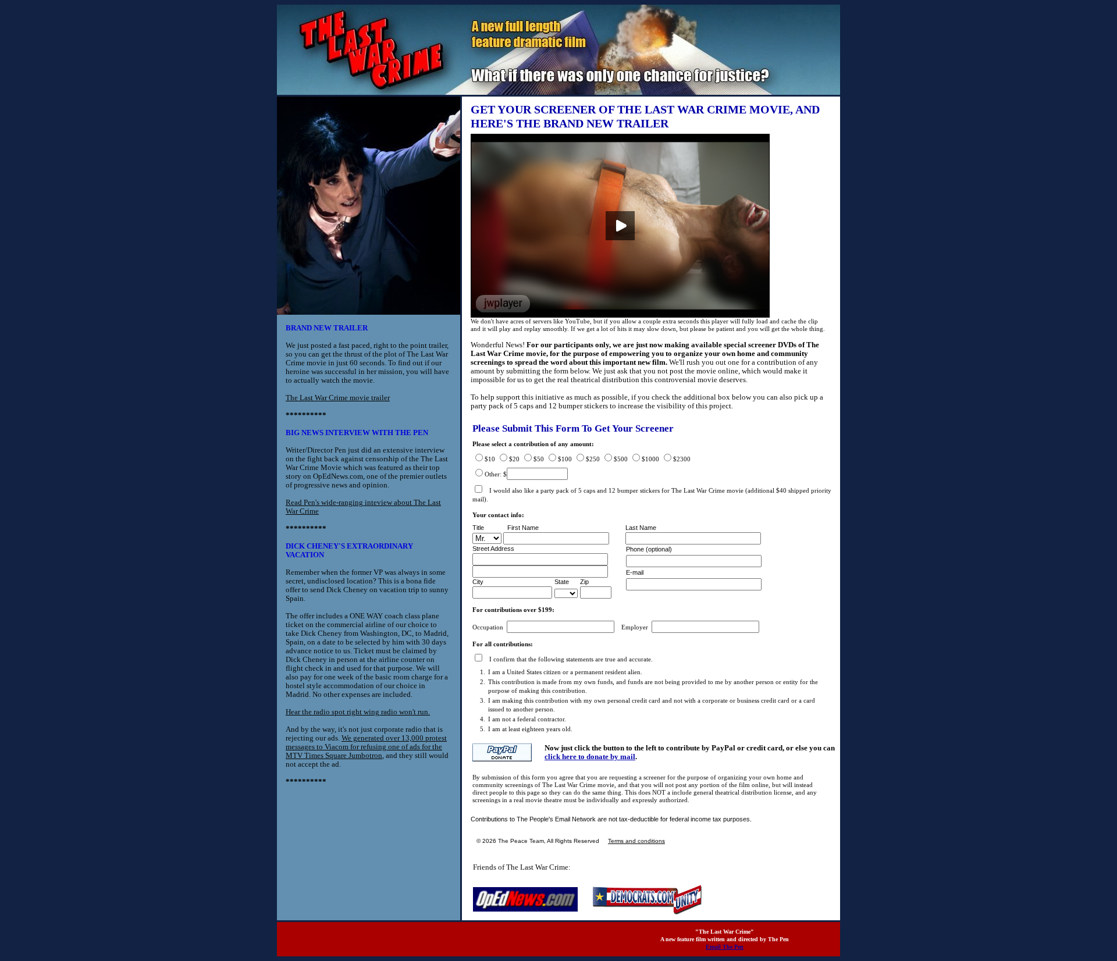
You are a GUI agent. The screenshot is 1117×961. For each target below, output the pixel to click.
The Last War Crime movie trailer (338, 397)
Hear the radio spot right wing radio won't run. (358, 711)
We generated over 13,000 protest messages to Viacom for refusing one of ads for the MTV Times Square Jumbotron (366, 747)
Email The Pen (725, 947)
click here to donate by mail (590, 756)
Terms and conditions (636, 841)
